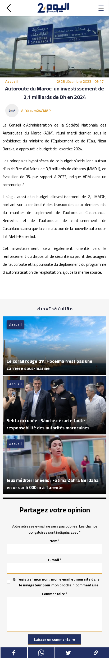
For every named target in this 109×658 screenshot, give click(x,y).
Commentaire (54, 594)
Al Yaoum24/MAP (36, 110)
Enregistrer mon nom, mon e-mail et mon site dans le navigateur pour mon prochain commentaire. (56, 582)
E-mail (54, 560)
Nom (54, 541)
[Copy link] (95, 652)
